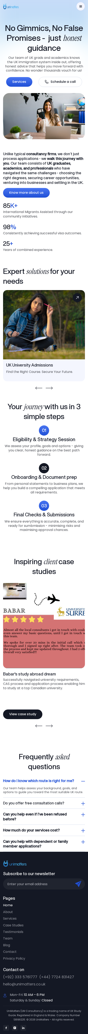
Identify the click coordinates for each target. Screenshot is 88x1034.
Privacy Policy (14, 958)
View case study (22, 714)
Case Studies (13, 925)
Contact (10, 952)
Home (8, 905)
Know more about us (26, 192)
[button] (80, 6)
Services (19, 81)
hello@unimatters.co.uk (24, 984)
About (8, 912)
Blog (6, 945)
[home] (13, 6)
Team (7, 938)
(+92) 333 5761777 (20, 976)
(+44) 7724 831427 (56, 976)
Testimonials (13, 932)
